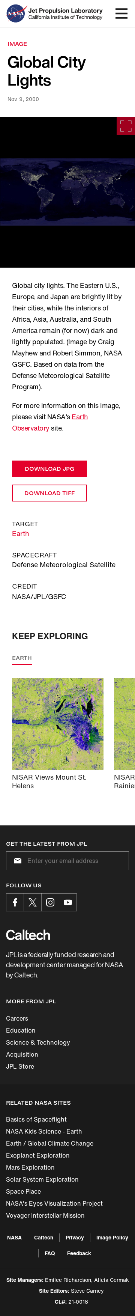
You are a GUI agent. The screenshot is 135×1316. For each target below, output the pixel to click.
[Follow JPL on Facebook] (15, 902)
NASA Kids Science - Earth (44, 1131)
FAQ (50, 1253)
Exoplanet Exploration (38, 1155)
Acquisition (22, 1054)
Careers (17, 1018)
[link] (67, 192)
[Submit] (16, 860)
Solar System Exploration (42, 1179)
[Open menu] (122, 14)
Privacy (75, 1237)
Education (21, 1030)
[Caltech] (28, 934)
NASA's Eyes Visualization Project (54, 1203)
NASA (14, 1237)
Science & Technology (38, 1042)
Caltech (43, 1237)
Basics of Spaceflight (36, 1119)
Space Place (23, 1191)
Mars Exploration (30, 1167)
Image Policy (112, 1237)
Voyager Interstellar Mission (45, 1215)
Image (17, 44)
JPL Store (20, 1066)
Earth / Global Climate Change (49, 1143)
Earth (20, 533)
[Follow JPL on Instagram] (50, 902)
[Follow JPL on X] (33, 902)
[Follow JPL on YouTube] (68, 902)
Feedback (79, 1253)
